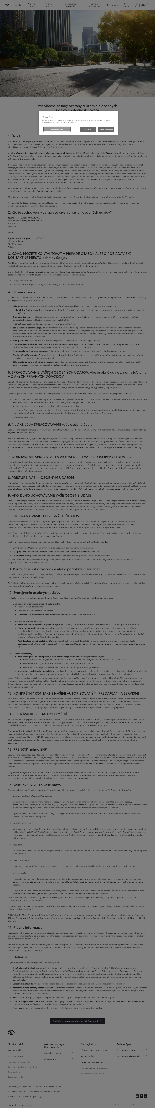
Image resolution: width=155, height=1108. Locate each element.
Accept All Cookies (106, 129)
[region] (78, 123)
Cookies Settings (57, 129)
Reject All (87, 129)
